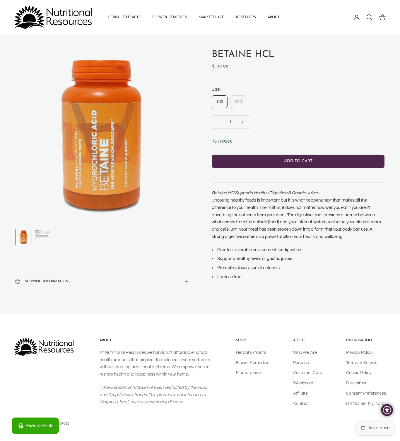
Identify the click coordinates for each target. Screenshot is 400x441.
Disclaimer (356, 383)
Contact (301, 403)
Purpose (301, 363)
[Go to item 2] (42, 234)
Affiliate (300, 393)
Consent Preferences (366, 393)
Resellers (246, 17)
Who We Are (305, 352)
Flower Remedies (169, 17)
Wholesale (303, 383)
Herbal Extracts (124, 17)
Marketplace (211, 17)
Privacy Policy (359, 352)
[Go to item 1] (24, 237)
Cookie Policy (358, 373)
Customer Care (307, 373)
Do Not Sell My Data (365, 403)
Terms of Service (361, 363)
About (274, 17)
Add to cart (298, 161)
